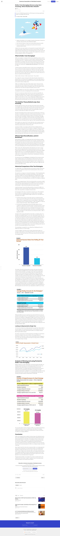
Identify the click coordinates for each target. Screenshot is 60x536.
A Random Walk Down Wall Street (32, 64)
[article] (30, 500)
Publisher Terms (34, 529)
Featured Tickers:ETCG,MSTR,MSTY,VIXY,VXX (21, 506)
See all (17, 517)
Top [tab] (16, 495)
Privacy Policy (36, 471)
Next (42, 477)
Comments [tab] (17, 485)
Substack (26, 534)
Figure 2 (37, 274)
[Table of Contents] (0, 268)
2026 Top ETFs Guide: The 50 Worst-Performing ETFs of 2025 (25, 505)
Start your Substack (28, 532)
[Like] (16, 11)
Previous (18, 477)
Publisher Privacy (29, 529)
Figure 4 (16, 364)
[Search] (48, 1)
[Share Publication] (50, 1)
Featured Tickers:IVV (18, 500)
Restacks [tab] (20, 485)
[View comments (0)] (18, 11)
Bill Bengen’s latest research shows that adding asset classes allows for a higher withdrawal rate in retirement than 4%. (25, 513)
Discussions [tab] (21, 495)
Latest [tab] (18, 495)
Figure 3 (42, 336)
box (15, 454)
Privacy (28, 530)
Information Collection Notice (29, 471)
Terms (30, 530)
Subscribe (53, 1)
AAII (17, 8)
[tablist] (18, 485)
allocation (27, 157)
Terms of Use (34, 470)
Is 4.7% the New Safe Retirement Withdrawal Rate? (24, 511)
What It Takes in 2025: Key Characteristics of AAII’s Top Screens (25, 498)
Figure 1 (21, 230)
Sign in (57, 1)
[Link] (14, 55)
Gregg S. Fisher (19, 16)
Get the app (34, 532)
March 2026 (25, 16)
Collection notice (34, 530)
